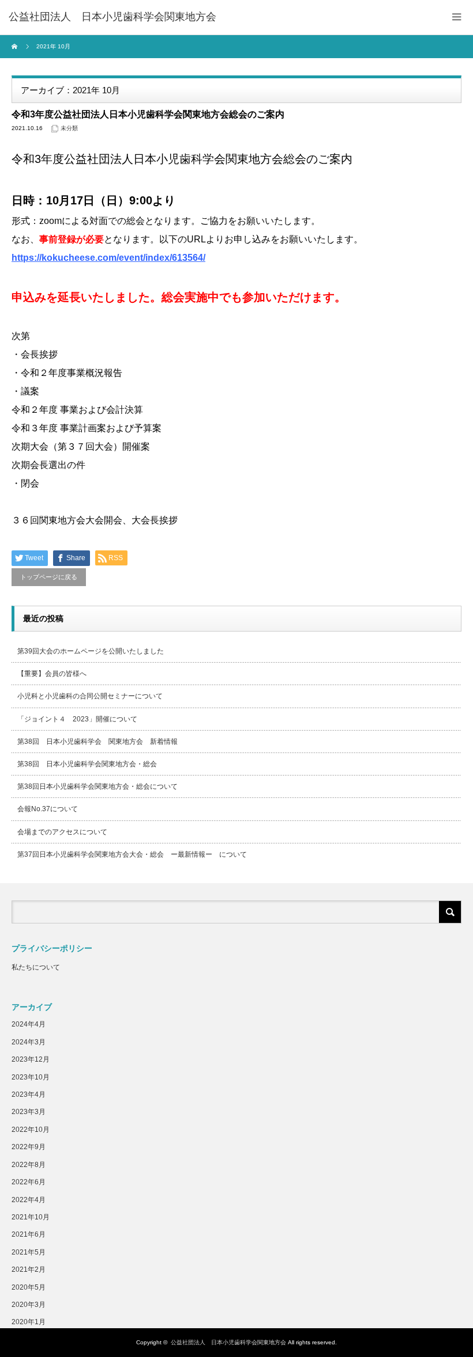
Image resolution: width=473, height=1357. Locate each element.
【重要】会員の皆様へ (52, 674)
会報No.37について (47, 809)
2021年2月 (29, 1269)
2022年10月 (31, 1130)
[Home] (16, 46)
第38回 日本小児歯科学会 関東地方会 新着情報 (101, 742)
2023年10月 (31, 1077)
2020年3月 (29, 1305)
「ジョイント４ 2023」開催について (77, 719)
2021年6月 (29, 1234)
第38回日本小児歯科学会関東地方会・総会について (97, 786)
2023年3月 (29, 1112)
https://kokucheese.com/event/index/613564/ (108, 258)
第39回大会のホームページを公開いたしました (90, 651)
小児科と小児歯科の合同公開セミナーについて (90, 696)
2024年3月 (29, 1042)
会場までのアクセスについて (62, 832)
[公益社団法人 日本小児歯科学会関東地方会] (112, 17)
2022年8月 (29, 1165)
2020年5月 (29, 1287)
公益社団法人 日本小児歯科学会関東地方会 (228, 1342)
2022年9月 (29, 1147)
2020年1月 (29, 1322)
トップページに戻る (48, 576)
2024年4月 (29, 1024)
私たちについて (36, 967)
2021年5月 (29, 1252)
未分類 (69, 128)
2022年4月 (29, 1200)
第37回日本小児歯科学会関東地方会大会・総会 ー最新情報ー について (132, 854)
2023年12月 (31, 1059)
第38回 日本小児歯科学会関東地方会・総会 (87, 764)
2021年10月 (31, 1217)
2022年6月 (29, 1182)
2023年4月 (29, 1094)
